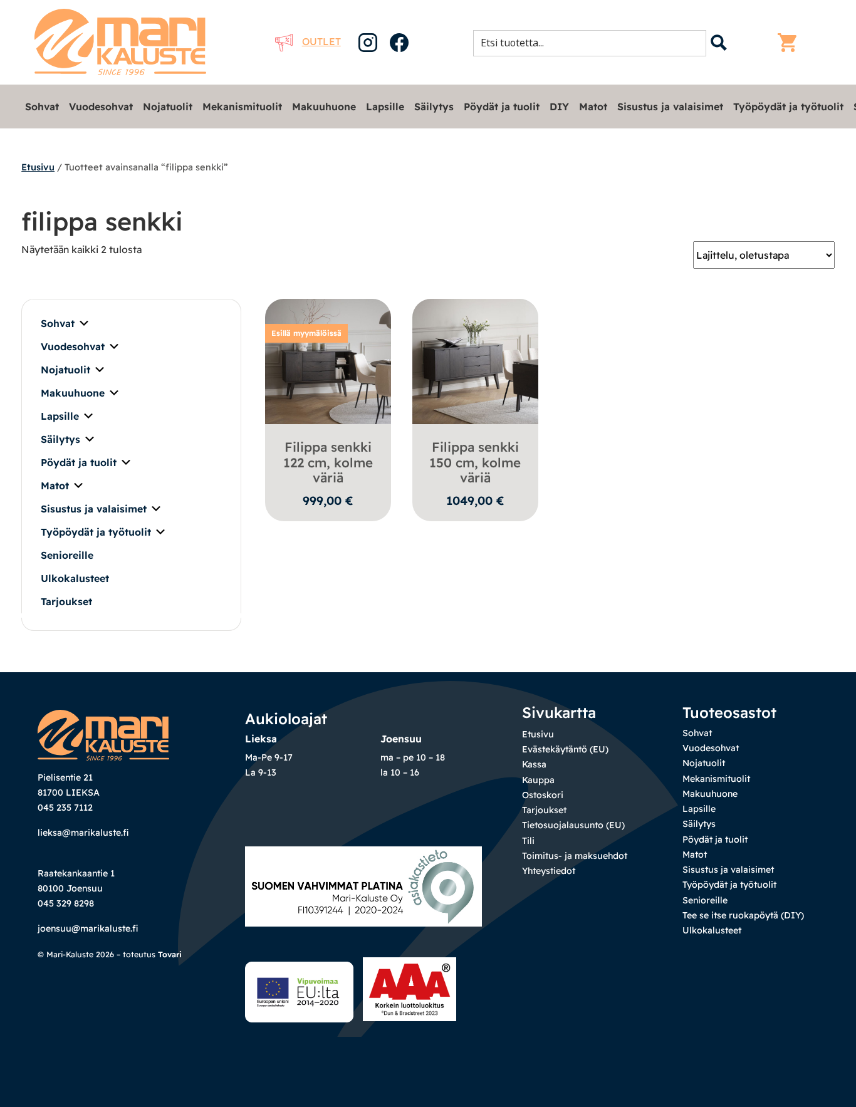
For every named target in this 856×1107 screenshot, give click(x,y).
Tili (528, 840)
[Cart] (790, 42)
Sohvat (42, 106)
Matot (593, 106)
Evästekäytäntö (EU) (565, 749)
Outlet (321, 41)
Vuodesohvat (101, 106)
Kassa (534, 764)
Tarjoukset (66, 601)
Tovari (170, 954)
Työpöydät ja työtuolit (788, 106)
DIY (559, 106)
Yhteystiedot (548, 870)
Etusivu (38, 167)
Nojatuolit (167, 106)
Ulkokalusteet (75, 578)
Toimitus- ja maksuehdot (574, 855)
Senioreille (67, 555)
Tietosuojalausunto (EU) (573, 825)
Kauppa (538, 780)
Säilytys (434, 106)
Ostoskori (542, 795)
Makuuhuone (324, 106)
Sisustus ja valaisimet (670, 106)
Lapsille (385, 106)
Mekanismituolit (242, 106)
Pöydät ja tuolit (502, 106)
